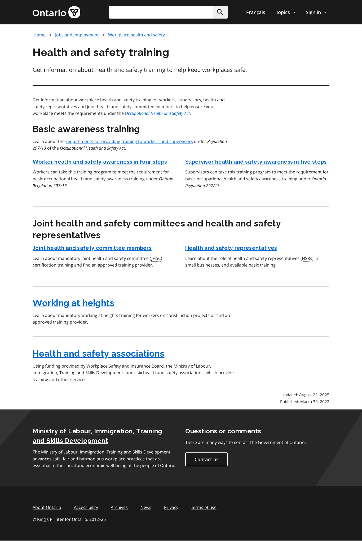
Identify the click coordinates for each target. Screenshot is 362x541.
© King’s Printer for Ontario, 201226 (69, 519)
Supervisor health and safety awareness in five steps (256, 162)
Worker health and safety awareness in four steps (100, 162)
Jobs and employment (77, 35)
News (145, 507)
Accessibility (86, 507)
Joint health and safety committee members (92, 248)
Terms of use (204, 507)
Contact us (207, 459)
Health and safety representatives (231, 248)
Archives (119, 507)
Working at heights (73, 303)
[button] (220, 12)
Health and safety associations (99, 353)
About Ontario (47, 507)
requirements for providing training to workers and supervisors (129, 141)
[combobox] (168, 12)
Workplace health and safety (136, 35)
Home (39, 35)
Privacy (171, 507)
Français (255, 12)
